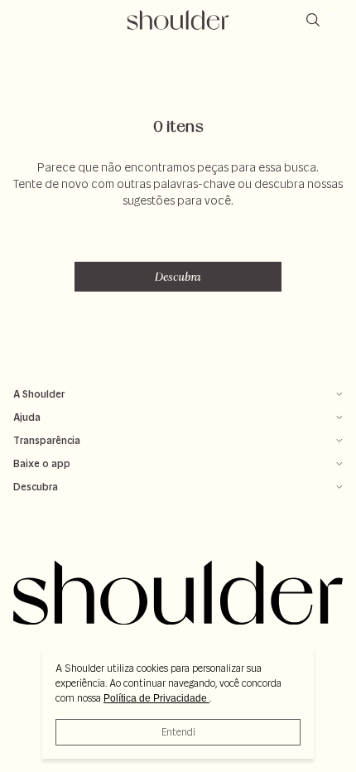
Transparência (46, 440)
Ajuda (27, 417)
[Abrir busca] (316, 20)
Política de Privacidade (156, 698)
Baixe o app (41, 463)
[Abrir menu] (21, 20)
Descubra (178, 276)
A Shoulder (39, 394)
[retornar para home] (178, 20)
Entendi (178, 732)
